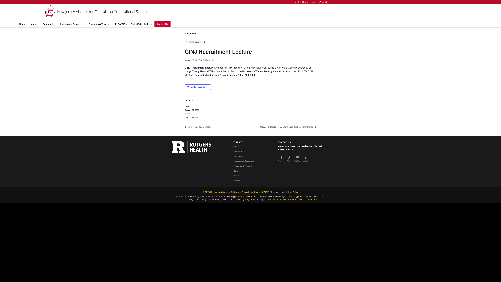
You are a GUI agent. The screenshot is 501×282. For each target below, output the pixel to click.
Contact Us (162, 24)
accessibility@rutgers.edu (245, 199)
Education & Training (99, 24)
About (34, 24)
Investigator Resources (71, 24)
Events (297, 2)
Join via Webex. (255, 71)
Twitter (289, 161)
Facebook (281, 161)
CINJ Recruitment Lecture (199, 126)
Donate (313, 2)
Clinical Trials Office (140, 24)
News (305, 2)
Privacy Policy (292, 192)
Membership (239, 151)
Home (22, 24)
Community (49, 24)
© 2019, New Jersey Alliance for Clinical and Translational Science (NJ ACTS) (236, 192)
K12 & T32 (120, 24)
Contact (236, 180)
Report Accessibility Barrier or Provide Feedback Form (293, 199)
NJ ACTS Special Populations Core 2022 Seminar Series (287, 126)
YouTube (297, 161)
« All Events (190, 33)
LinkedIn (305, 161)
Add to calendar (198, 87)
